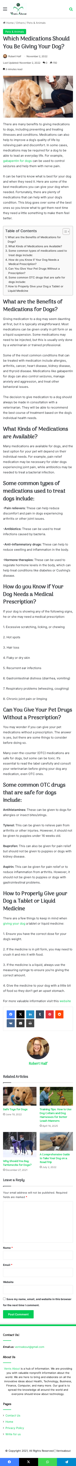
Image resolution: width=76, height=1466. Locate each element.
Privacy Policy (14, 1428)
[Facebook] (11, 1014)
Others (20, 22)
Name (8, 1247)
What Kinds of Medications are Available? (35, 246)
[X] (20, 1014)
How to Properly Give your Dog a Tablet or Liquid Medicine (35, 288)
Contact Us (12, 1415)
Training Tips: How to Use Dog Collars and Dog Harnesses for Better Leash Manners (56, 1115)
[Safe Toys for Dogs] (19, 1096)
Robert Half (14, 56)
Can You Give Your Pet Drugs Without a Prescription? (34, 271)
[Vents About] (18, 9)
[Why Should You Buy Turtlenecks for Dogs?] (19, 1145)
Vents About (12, 1368)
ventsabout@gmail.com (29, 1346)
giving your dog (14, 923)
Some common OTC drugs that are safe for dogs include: (37, 279)
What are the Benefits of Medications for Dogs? (34, 239)
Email (7, 1264)
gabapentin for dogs (17, 161)
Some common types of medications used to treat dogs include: (38, 253)
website (65, 1001)
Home (9, 22)
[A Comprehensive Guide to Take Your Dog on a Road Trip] (56, 1141)
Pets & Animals (36, 22)
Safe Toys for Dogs (15, 1109)
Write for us (13, 1434)
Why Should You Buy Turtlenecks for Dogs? (19, 1163)
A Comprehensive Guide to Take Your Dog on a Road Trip (55, 1158)
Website (8, 1282)
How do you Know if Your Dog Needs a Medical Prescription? (34, 262)
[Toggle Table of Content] (64, 231)
